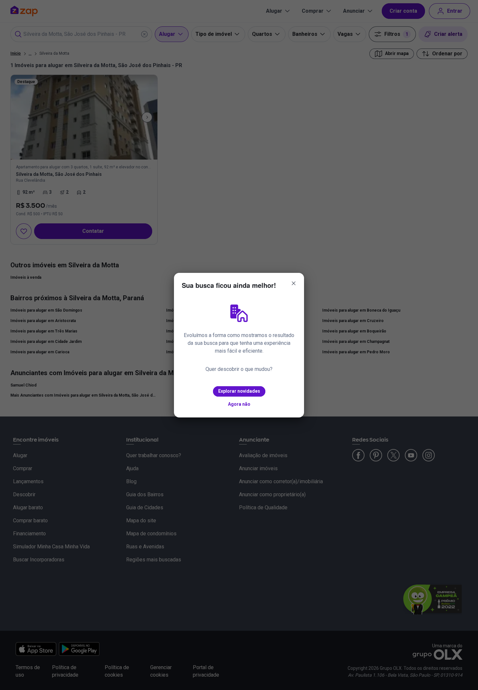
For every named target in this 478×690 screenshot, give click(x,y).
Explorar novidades (239, 391)
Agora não (239, 404)
